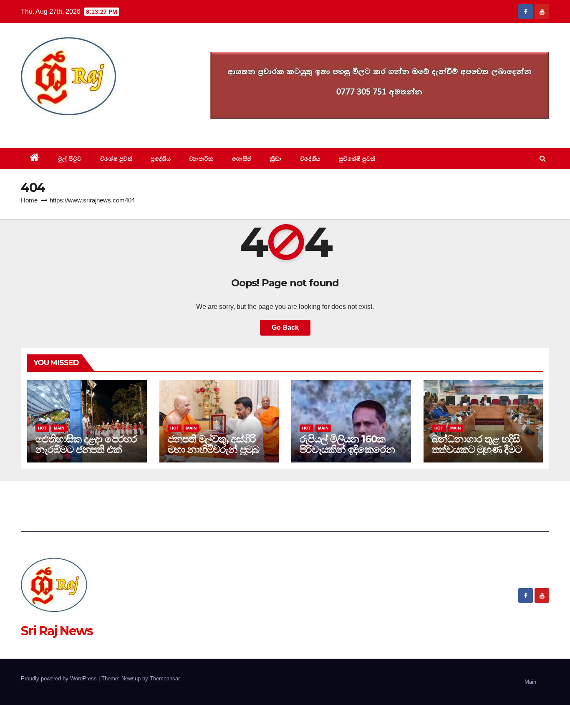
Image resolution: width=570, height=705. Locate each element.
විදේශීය (310, 158)
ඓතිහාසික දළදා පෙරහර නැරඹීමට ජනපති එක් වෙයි (86, 449)
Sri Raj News (57, 129)
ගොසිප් (241, 158)
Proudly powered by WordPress (59, 678)
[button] (543, 158)
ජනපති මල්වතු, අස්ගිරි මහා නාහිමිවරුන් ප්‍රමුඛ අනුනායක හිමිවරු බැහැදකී (213, 454)
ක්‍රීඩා (276, 158)
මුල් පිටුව (70, 158)
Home (29, 200)
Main (59, 428)
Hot (42, 428)
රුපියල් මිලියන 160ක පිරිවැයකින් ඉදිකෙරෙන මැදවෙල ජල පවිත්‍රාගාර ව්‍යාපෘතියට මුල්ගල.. (347, 454)
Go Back (285, 327)
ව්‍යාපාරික (201, 158)
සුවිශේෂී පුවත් (357, 158)
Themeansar (164, 678)
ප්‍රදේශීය (161, 158)
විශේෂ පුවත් (116, 158)
